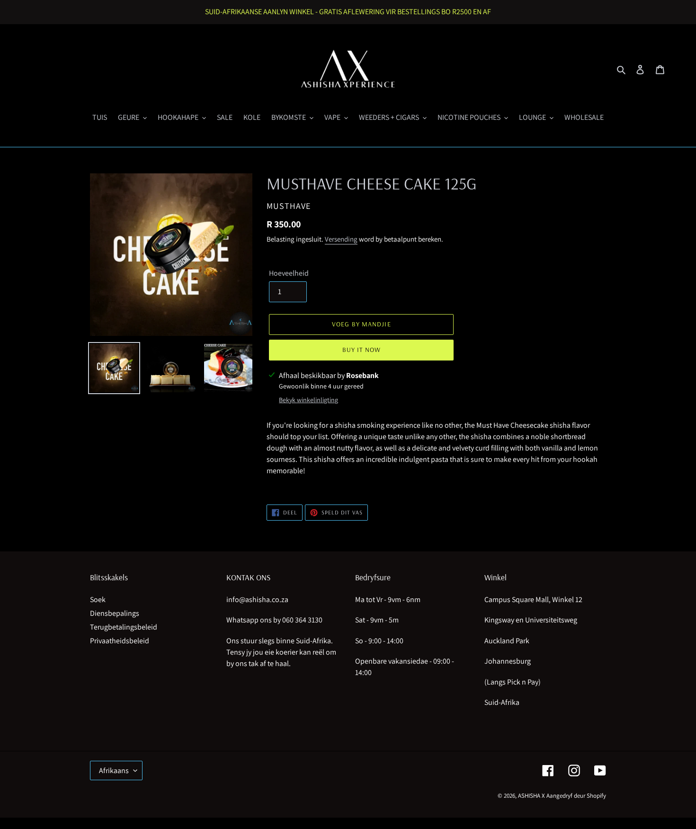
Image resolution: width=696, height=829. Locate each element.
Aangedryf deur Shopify (576, 796)
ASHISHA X (531, 796)
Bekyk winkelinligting (308, 400)
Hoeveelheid (289, 273)
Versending (341, 238)
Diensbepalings (114, 613)
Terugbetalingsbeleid (123, 627)
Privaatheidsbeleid (119, 641)
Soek (98, 599)
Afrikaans (114, 770)
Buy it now (361, 349)
